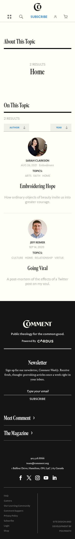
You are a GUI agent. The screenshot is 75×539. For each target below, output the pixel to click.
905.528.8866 (37, 458)
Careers (8, 500)
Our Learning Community (17, 505)
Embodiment (46, 165)
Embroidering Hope (37, 185)
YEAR (59, 127)
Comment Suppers (13, 510)
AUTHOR (14, 127)
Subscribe (39, 17)
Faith (36, 175)
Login (6, 525)
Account (55, 16)
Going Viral (38, 267)
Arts (28, 175)
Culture (17, 257)
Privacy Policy (11, 515)
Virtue (59, 257)
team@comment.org (37, 463)
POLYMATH (65, 531)
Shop (6, 530)
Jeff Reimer (37, 242)
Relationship (44, 257)
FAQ (6, 495)
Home (46, 175)
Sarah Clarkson (37, 160)
